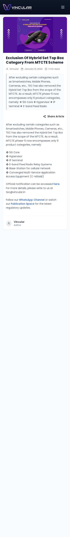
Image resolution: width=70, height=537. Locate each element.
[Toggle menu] (63, 7)
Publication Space (22, 204)
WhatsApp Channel (32, 200)
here (56, 184)
